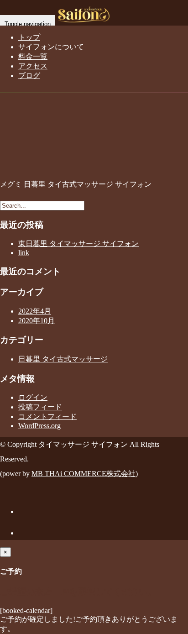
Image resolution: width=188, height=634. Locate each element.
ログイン (32, 397)
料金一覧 (32, 56)
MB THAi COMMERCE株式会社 (83, 473)
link (23, 253)
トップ (29, 37)
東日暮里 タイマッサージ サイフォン (78, 243)
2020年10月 (36, 321)
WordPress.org (39, 426)
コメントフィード (47, 416)
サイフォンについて (51, 47)
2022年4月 (34, 311)
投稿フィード (40, 407)
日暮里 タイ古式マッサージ (63, 359)
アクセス (32, 66)
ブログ (29, 75)
